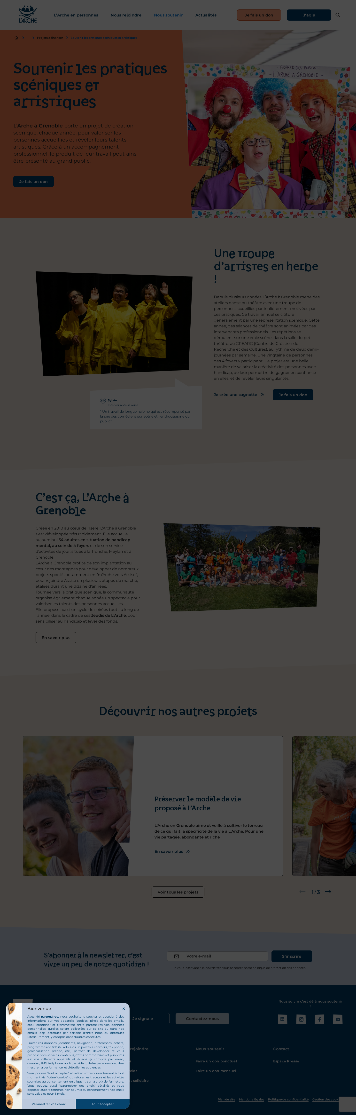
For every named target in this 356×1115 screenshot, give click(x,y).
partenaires (49, 1016)
